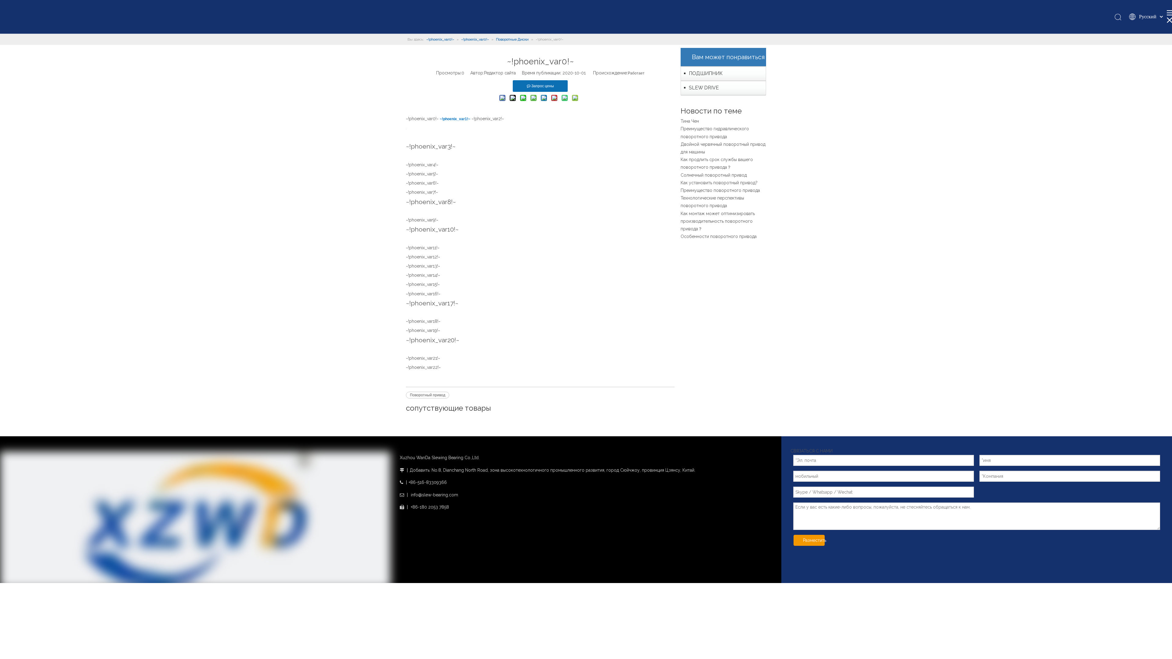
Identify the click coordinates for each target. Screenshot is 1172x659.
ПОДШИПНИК (706, 73)
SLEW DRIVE (704, 88)
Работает (636, 73)
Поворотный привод (427, 395)
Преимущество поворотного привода (720, 190)
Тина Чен (690, 121)
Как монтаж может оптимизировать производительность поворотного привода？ (718, 221)
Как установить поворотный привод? (719, 182)
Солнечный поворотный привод (714, 175)
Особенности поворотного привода (719, 236)
